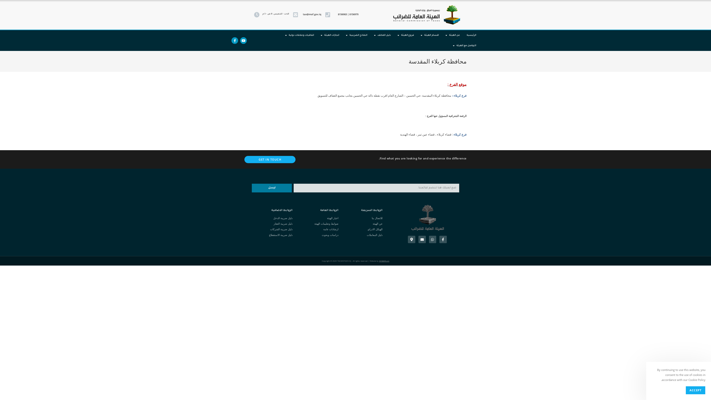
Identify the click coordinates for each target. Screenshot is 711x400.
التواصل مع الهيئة (466, 45)
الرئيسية (471, 35)
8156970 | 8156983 (348, 14)
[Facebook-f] (234, 40)
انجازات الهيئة (331, 35)
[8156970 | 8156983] (328, 15)
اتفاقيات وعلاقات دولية (301, 35)
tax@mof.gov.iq (312, 14)
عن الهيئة (454, 35)
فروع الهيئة (407, 35)
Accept (696, 390)
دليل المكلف (384, 35)
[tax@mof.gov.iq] (295, 15)
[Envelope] (422, 239)
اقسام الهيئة (431, 35)
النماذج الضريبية (358, 35)
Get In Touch (270, 159)
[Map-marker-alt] (411, 239)
